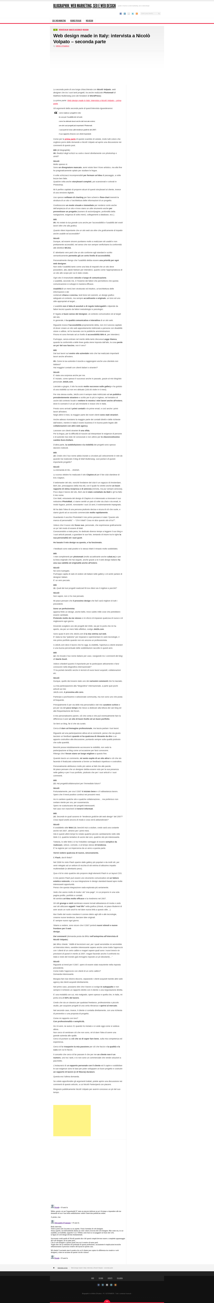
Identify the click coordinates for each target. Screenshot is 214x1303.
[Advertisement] (107, 67)
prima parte (70, 139)
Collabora (120, 1278)
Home (54, 1268)
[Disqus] (88, 1170)
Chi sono (101, 1278)
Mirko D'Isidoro (62, 46)
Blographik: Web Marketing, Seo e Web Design (84, 6)
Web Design (89, 20)
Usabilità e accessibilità (75, 30)
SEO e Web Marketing (59, 20)
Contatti (110, 1278)
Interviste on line (63, 30)
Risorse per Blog (75, 20)
